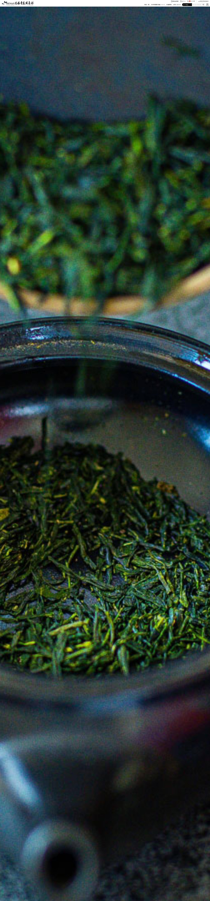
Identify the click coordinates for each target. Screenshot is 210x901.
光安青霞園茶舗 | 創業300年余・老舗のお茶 (18, 3)
